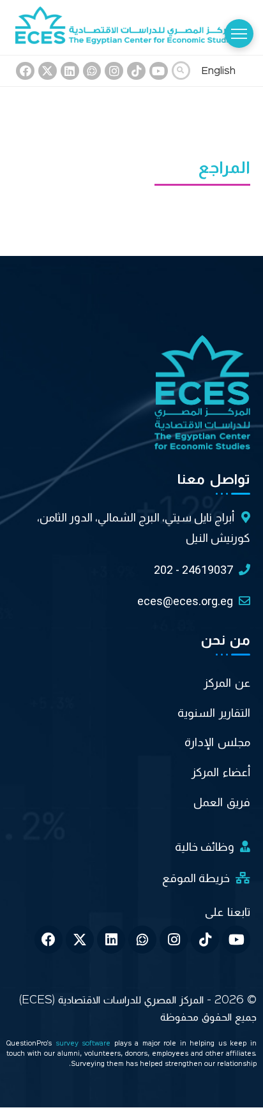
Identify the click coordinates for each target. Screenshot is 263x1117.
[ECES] (131, 27)
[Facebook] (25, 71)
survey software (85, 1044)
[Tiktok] (136, 71)
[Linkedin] (70, 71)
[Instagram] (114, 71)
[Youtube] (158, 71)
